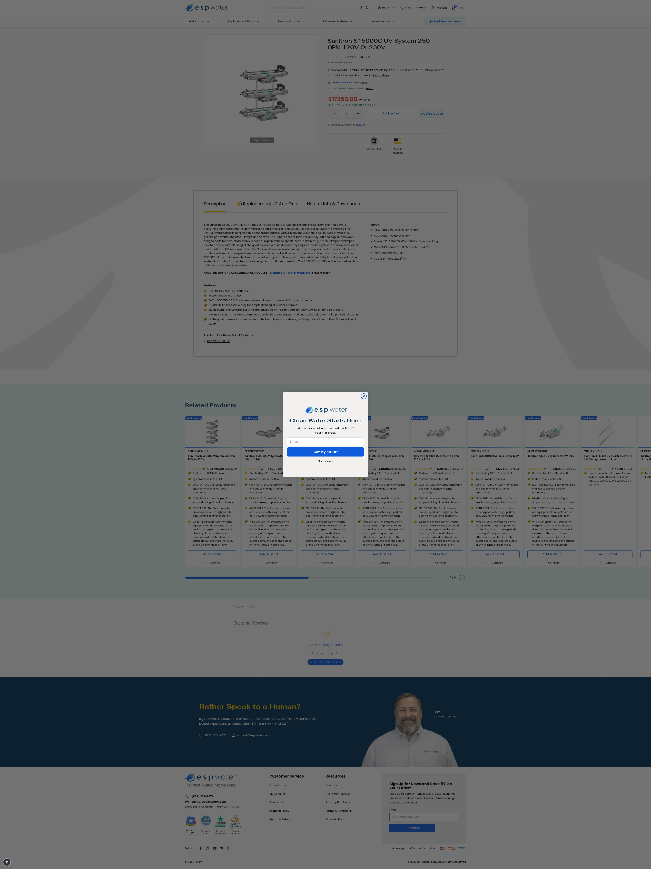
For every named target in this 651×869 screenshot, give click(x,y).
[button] (7, 862)
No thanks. (325, 461)
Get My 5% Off (325, 452)
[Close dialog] (364, 396)
